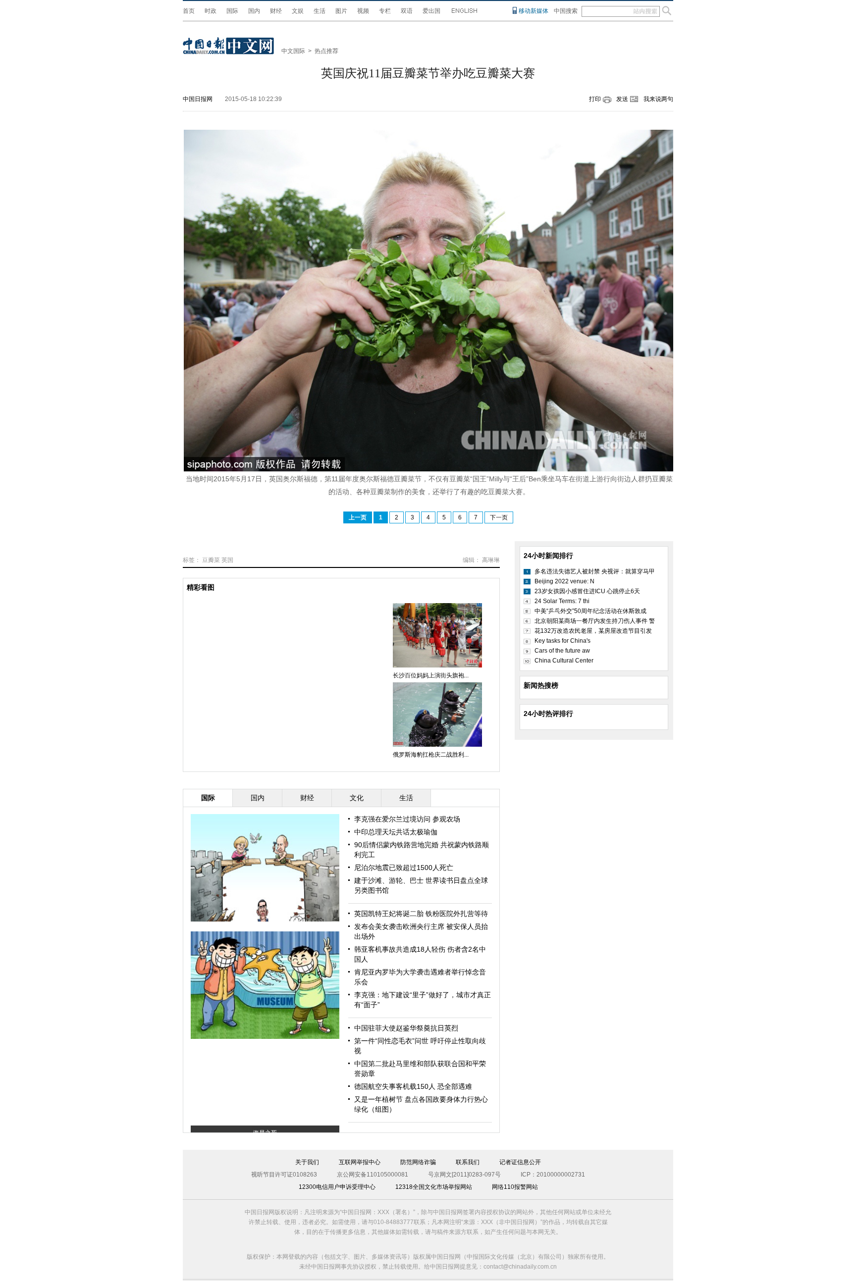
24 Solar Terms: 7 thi (562, 601)
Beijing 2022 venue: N (564, 581)
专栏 (385, 10)
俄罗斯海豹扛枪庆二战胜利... (431, 754)
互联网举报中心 (359, 1162)
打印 (595, 99)
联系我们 (468, 1162)
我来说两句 (658, 99)
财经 (276, 10)
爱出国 (431, 10)
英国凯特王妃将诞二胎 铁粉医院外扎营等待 (421, 914)
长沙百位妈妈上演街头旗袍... (431, 675)
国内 (254, 10)
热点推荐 (326, 51)
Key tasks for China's (562, 640)
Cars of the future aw (562, 650)
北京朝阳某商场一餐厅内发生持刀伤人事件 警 (595, 620)
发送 (622, 99)
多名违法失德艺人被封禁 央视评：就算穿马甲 (595, 571)
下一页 (499, 517)
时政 (210, 10)
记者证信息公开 (520, 1162)
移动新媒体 (533, 10)
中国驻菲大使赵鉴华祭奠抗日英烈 (406, 1028)
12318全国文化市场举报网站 (433, 1186)
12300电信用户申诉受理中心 (337, 1186)
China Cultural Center (564, 660)
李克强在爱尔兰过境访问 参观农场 (407, 819)
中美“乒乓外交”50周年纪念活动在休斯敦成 (590, 611)
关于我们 (307, 1162)
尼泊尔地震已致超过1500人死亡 (403, 867)
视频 (363, 10)
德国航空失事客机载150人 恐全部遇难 (413, 1086)
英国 (227, 560)
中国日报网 (198, 99)
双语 (407, 10)
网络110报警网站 (515, 1186)
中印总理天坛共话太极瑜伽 (395, 832)
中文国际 (293, 51)
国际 (232, 10)
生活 (319, 10)
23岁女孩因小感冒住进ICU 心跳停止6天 (587, 591)
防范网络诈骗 (418, 1162)
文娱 (298, 10)
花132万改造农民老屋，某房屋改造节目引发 (593, 630)
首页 (189, 10)
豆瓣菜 (211, 560)
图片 (341, 10)
